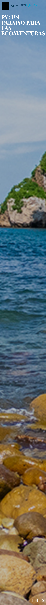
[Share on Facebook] (32, 600)
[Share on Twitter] (37, 600)
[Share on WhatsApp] (43, 600)
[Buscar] (12, 6)
